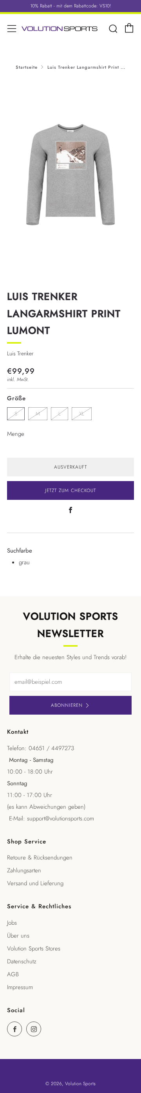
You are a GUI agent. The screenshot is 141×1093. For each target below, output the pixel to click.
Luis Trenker (20, 353)
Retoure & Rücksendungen (39, 857)
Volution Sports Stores (33, 948)
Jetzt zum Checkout (70, 490)
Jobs (12, 922)
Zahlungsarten (24, 870)
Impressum (20, 987)
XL (81, 413)
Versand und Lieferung (35, 883)
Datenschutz (21, 961)
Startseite (27, 67)
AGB (13, 974)
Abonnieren (67, 705)
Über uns (18, 935)
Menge (15, 434)
